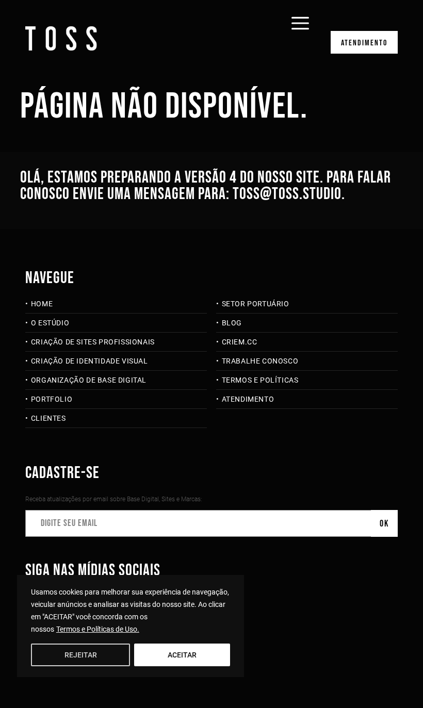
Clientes (48, 418)
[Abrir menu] (300, 16)
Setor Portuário (255, 304)
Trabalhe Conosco (260, 361)
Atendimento (364, 43)
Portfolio (51, 399)
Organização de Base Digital (89, 380)
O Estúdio (50, 323)
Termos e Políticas (260, 380)
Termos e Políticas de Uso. (97, 629)
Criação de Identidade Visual (89, 361)
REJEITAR (80, 655)
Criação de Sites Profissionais (93, 342)
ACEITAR (182, 655)
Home (42, 304)
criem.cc (239, 342)
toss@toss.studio (287, 194)
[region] (130, 626)
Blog (232, 323)
